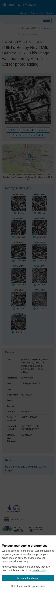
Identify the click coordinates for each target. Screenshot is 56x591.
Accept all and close (28, 578)
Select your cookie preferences (28, 586)
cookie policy (39, 570)
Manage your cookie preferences (24, 545)
